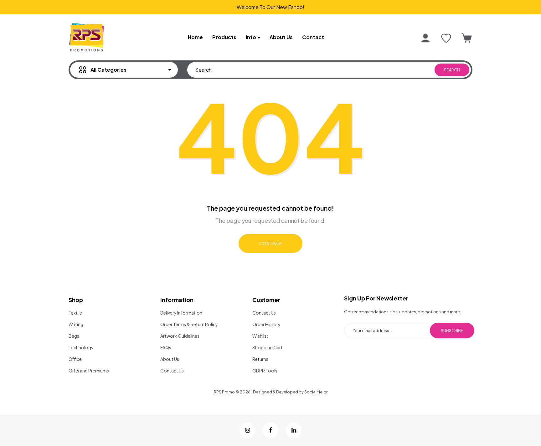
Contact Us (172, 370)
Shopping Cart (267, 347)
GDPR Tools (264, 370)
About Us (169, 359)
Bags (74, 336)
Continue (270, 243)
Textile (75, 312)
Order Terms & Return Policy (189, 324)
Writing (76, 324)
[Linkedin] (293, 430)
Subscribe (452, 330)
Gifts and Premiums (89, 370)
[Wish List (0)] (446, 38)
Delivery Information (181, 312)
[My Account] (425, 38)
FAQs (165, 347)
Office (75, 359)
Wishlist (260, 336)
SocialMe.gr (315, 391)
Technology (81, 347)
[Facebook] (270, 430)
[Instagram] (247, 430)
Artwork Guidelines (179, 336)
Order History (266, 324)
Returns (260, 359)
